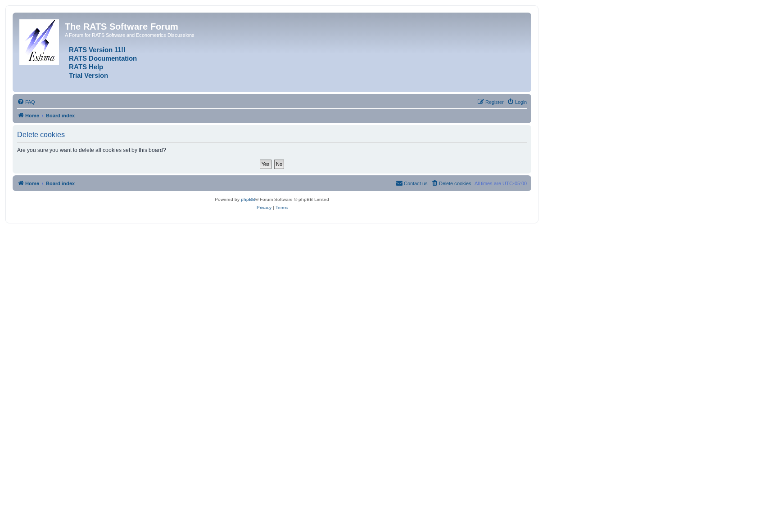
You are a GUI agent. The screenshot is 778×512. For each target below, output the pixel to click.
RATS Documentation (103, 58)
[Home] (40, 40)
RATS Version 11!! (97, 49)
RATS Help (86, 67)
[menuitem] (26, 102)
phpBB (248, 199)
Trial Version (88, 75)
